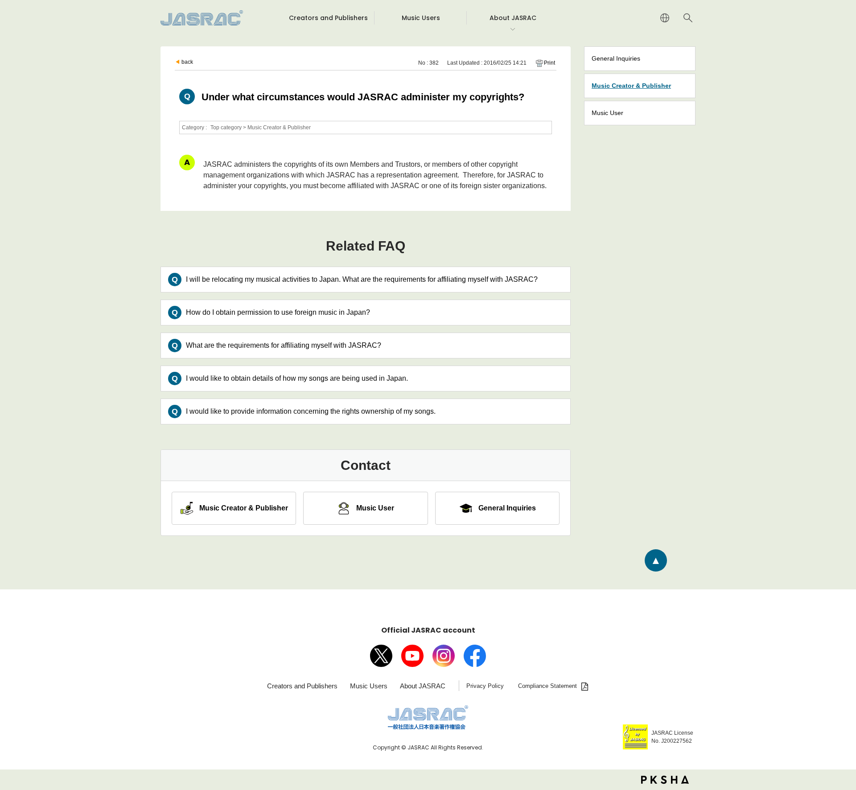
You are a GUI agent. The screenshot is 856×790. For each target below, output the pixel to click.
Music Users (368, 686)
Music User (607, 112)
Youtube (412, 656)
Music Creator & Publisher (631, 85)
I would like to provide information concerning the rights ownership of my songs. (311, 411)
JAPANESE (664, 17)
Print (549, 63)
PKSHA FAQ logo (665, 780)
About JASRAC (422, 686)
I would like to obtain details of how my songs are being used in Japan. (297, 378)
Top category (226, 127)
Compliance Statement (547, 686)
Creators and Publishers (302, 686)
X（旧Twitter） (381, 656)
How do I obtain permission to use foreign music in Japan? (278, 312)
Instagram (443, 656)
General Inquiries (616, 58)
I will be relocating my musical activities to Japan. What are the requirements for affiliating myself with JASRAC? (362, 279)
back (187, 62)
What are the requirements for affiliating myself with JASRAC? (283, 345)
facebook (475, 656)
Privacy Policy (485, 686)
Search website (687, 17)
